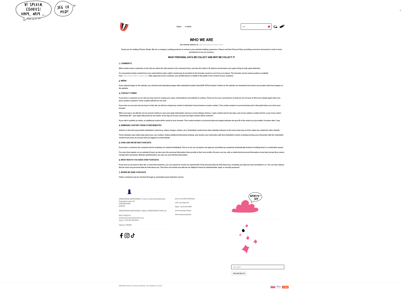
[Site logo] (124, 26)
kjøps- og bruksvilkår (183, 207)
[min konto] (275, 26)
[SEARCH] (269, 26)
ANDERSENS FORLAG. (157, 211)
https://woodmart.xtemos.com (211, 45)
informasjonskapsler (183, 214)
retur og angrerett (182, 202)
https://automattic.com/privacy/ (135, 76)
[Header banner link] (201, 10)
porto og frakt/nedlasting (185, 199)
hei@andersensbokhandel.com (131, 218)
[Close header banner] (400, 10)
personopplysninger (183, 210)
